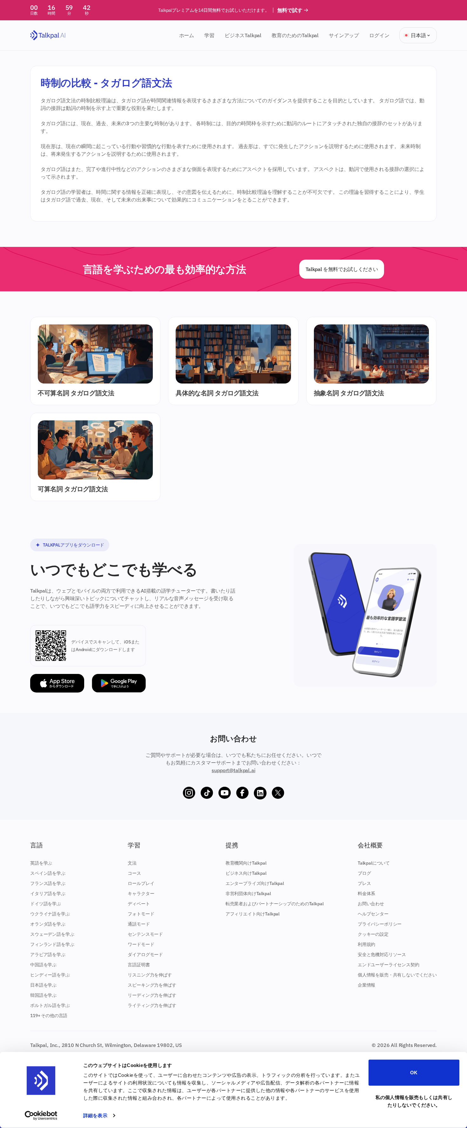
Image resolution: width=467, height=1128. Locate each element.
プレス (364, 883)
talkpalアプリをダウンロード (73, 545)
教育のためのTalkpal (295, 35)
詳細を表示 (95, 1115)
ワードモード (141, 944)
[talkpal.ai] (47, 35)
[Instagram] (189, 793)
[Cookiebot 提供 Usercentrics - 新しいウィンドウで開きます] (41, 1115)
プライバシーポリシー (380, 924)
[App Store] (57, 683)
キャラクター (141, 893)
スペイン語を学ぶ (47, 873)
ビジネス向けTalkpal (246, 873)
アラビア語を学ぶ (47, 954)
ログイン (379, 35)
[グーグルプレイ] (119, 683)
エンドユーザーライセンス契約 (388, 965)
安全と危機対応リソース (382, 954)
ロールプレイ (141, 883)
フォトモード (141, 914)
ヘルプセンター (373, 914)
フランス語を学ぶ (47, 883)
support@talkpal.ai (233, 770)
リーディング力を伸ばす (152, 995)
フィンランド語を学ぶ (52, 944)
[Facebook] (242, 793)
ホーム (186, 35)
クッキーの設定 (373, 934)
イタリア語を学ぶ (47, 893)
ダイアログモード (145, 954)
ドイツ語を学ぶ (45, 904)
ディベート (139, 904)
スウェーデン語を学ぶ (52, 934)
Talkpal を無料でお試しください (342, 269)
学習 (209, 35)
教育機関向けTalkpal (246, 863)
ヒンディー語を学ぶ (50, 975)
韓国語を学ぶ (43, 995)
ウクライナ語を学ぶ (50, 914)
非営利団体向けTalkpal (248, 893)
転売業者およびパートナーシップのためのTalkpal (275, 904)
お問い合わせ (371, 904)
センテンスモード (145, 934)
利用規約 (366, 944)
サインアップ (344, 35)
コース (134, 873)
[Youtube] (224, 793)
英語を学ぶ (41, 863)
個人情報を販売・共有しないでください (397, 975)
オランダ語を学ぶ (47, 924)
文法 (132, 863)
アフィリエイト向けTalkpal (253, 914)
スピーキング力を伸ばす (152, 985)
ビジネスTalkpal (243, 35)
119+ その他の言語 (48, 1015)
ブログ (364, 873)
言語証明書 (139, 965)
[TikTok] (206, 793)
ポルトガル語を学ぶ (50, 1005)
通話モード (139, 924)
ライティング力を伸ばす (152, 1005)
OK (413, 1072)
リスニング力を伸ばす (150, 975)
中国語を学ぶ (43, 965)
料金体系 (366, 893)
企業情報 (366, 985)
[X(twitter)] (278, 793)
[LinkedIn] (260, 793)
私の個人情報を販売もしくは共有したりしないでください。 (414, 1100)
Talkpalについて (374, 863)
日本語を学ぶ (43, 985)
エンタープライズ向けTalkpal (255, 883)
